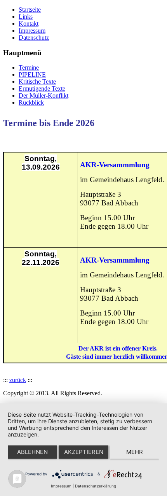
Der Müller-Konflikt (43, 95)
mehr (134, 452)
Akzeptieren (83, 452)
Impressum (32, 30)
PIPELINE (32, 74)
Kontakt (28, 23)
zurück (17, 380)
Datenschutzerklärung (95, 486)
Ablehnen (32, 452)
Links (26, 16)
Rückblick (31, 102)
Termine (29, 67)
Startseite (30, 9)
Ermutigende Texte (42, 88)
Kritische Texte (37, 81)
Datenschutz (34, 37)
